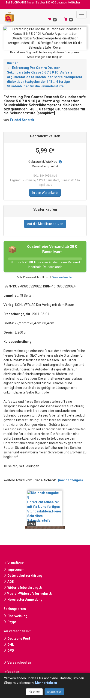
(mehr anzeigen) (70, 480)
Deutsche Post (18, 638)
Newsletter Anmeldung (24, 599)
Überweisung (17, 616)
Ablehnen (34, 691)
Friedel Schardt (22, 120)
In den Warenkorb (45, 193)
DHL (10, 644)
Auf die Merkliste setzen (45, 224)
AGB (10, 581)
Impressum (15, 569)
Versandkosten (62, 277)
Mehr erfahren (46, 683)
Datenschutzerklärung (24, 575)
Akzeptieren (54, 691)
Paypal (12, 622)
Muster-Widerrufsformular (28, 593)
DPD (10, 650)
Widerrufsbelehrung (23, 587)
